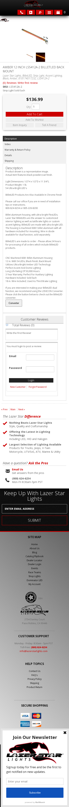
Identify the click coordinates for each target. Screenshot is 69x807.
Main (12, 409)
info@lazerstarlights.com (33, 651)
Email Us (17, 469)
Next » (21, 409)
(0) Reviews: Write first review (20, 83)
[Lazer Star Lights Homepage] (33, 4)
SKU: (6, 86)
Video (8, 144)
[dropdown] (49, 12)
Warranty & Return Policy (17, 149)
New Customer (18, 386)
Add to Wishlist (35, 119)
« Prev (4, 409)
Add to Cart (34, 114)
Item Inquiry (20, 125)
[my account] (31, 12)
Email (12, 356)
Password (15, 368)
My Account (34, 584)
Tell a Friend (49, 125)
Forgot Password (38, 386)
